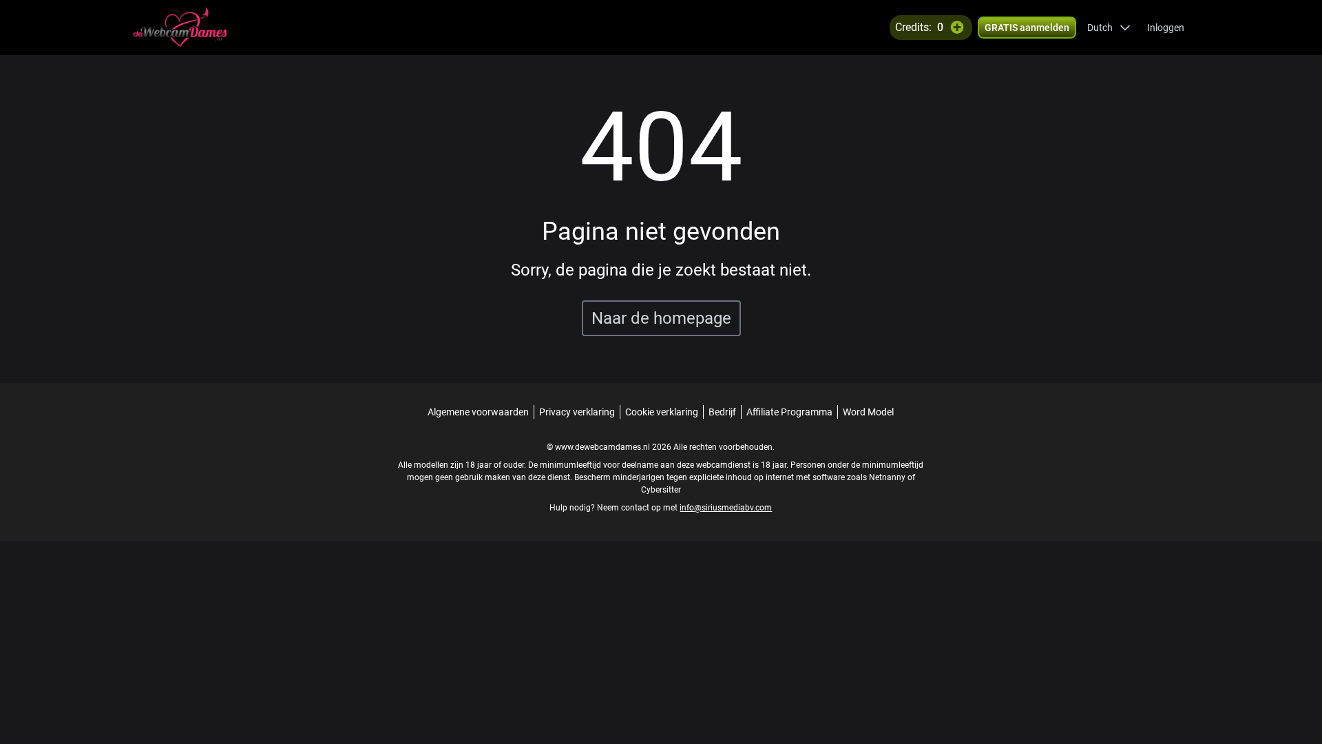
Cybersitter (661, 490)
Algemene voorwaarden (478, 411)
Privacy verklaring (577, 411)
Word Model (868, 411)
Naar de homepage (661, 318)
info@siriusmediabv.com (726, 508)
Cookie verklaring (661, 411)
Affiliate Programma (789, 411)
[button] (1109, 27)
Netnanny (888, 477)
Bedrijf (722, 411)
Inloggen (1165, 27)
